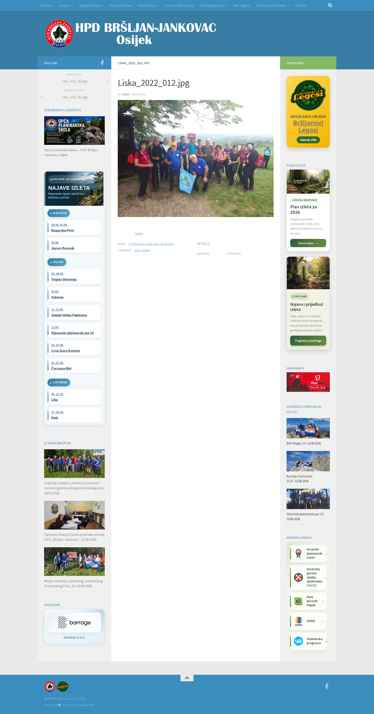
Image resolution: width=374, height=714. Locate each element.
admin (126, 94)
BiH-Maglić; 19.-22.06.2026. (304, 443)
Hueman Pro (87, 705)
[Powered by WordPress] (59, 705)
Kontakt (301, 5)
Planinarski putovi (212, 5)
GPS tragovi (242, 5)
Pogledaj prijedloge (308, 341)
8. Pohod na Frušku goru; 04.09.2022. (151, 244)
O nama (64, 5)
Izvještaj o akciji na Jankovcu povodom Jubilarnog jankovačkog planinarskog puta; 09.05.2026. (74, 487)
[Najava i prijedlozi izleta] (308, 273)
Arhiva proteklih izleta (271, 5)
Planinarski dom (121, 5)
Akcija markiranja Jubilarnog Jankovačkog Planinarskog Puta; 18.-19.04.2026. (73, 583)
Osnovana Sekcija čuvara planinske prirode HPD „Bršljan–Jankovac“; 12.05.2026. (74, 537)
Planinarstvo (146, 5)
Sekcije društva (89, 5)
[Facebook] (102, 62)
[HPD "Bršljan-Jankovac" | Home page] (130, 34)
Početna (47, 5)
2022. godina (142, 250)
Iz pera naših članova (179, 5)
